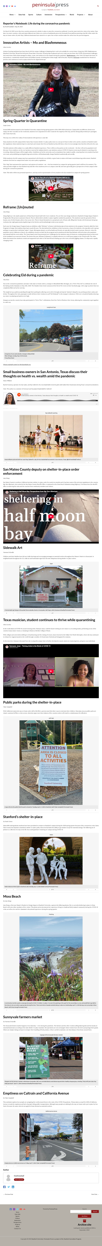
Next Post (95, 1194)
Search (84, 1209)
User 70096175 (6, 408)
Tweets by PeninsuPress (50, 1209)
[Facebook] (4, 6)
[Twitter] (9, 6)
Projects (17, 1224)
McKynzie (76, 57)
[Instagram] (7, 6)
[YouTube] (12, 6)
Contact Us (17, 1228)
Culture (17, 1218)
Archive (84, 1216)
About (17, 1226)
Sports (17, 1216)
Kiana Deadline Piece (14, 408)
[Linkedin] (13, 1187)
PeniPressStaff (19, 1176)
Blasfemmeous (71, 55)
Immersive (17, 1220)
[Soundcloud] (15, 6)
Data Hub (17, 1214)
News (17, 1212)
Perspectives (17, 1222)
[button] (98, 6)
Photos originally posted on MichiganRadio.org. (17, 364)
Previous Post (8, 1194)
